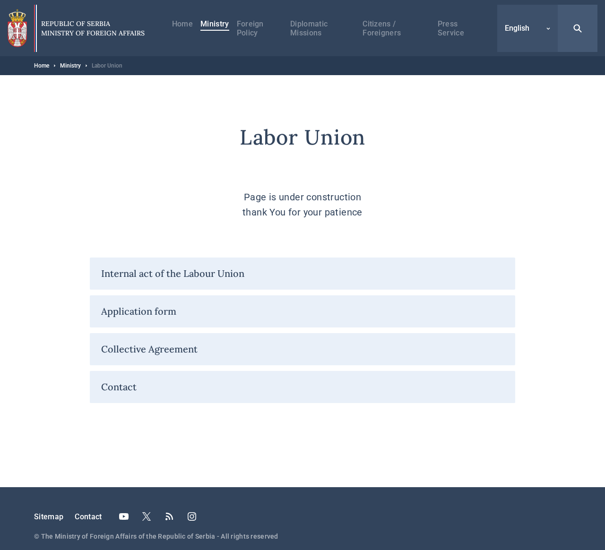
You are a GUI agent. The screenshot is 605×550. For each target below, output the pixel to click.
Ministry (214, 23)
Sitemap (48, 516)
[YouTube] (123, 516)
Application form (138, 311)
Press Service (451, 28)
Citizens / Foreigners (382, 28)
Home (182, 23)
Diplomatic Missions (309, 28)
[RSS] (169, 516)
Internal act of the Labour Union (172, 273)
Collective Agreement (149, 349)
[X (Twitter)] (146, 516)
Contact (119, 387)
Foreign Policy (250, 28)
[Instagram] (192, 516)
